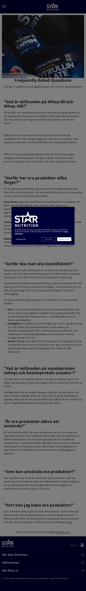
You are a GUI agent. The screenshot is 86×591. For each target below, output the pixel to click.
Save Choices (48, 239)
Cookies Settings (21, 239)
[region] (43, 226)
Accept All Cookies (64, 239)
